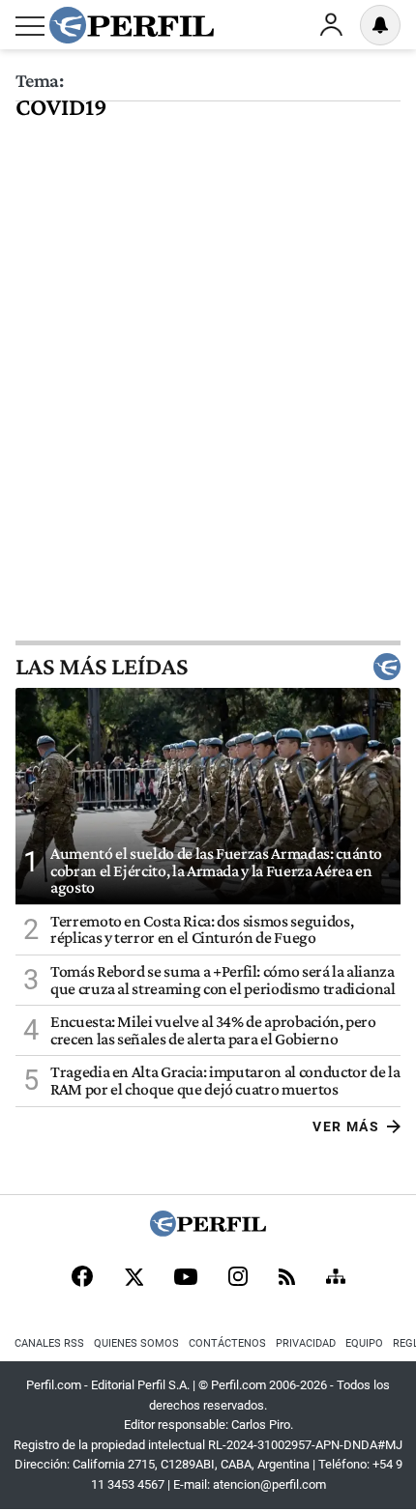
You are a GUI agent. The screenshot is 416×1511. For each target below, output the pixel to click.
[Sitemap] (335, 1278)
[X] (133, 1278)
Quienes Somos (136, 1343)
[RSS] (287, 1279)
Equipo (364, 1343)
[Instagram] (238, 1278)
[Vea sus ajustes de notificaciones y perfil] (380, 25)
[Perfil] (208, 1231)
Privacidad (306, 1343)
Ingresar (331, 25)
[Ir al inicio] (131, 25)
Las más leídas (101, 666)
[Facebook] (82, 1278)
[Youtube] (185, 1279)
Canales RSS (49, 1343)
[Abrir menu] (30, 26)
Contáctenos (227, 1343)
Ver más (345, 1126)
